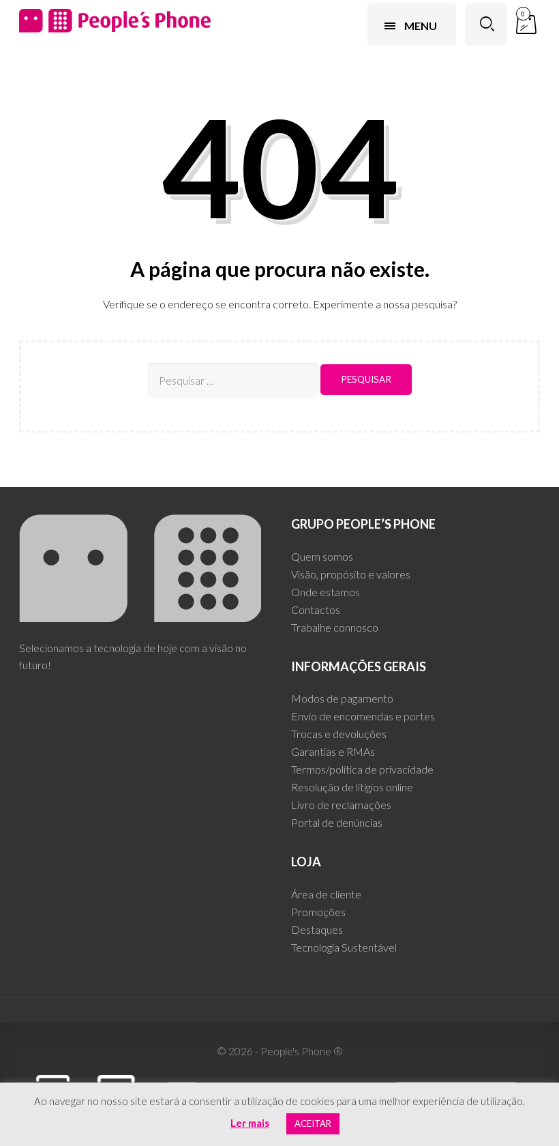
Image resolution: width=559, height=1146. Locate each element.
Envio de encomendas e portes (363, 715)
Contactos (315, 609)
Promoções (318, 911)
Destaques (317, 929)
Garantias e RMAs (333, 751)
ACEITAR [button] (312, 1123)
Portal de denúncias (336, 822)
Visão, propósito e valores (350, 574)
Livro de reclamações (341, 804)
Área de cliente (326, 893)
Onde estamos (325, 591)
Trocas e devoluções (339, 733)
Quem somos (322, 556)
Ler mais (249, 1123)
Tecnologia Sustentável (344, 947)
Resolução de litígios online (352, 786)
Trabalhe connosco (334, 627)
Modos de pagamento (342, 698)
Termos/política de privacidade (362, 769)
